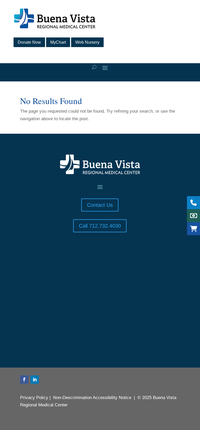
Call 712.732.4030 (100, 226)
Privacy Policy (34, 397)
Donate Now (29, 42)
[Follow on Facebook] (24, 379)
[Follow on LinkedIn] (34, 379)
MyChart (58, 42)
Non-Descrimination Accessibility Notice (92, 397)
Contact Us (100, 205)
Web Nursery (87, 42)
